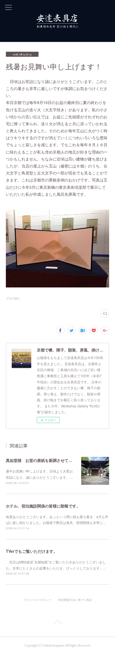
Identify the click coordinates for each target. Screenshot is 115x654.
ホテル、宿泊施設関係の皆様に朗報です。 (43, 506)
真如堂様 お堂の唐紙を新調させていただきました (51, 460)
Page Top (57, 623)
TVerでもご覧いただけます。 (31, 551)
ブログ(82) (12, 298)
